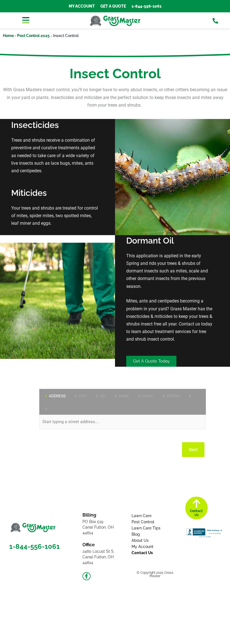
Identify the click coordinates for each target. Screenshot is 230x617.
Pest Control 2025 (33, 35)
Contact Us (142, 553)
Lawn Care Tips (146, 528)
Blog (136, 534)
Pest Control (143, 522)
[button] (25, 20)
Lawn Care (141, 515)
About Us (140, 540)
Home (8, 35)
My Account (82, 6)
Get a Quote (113, 6)
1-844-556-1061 (147, 6)
